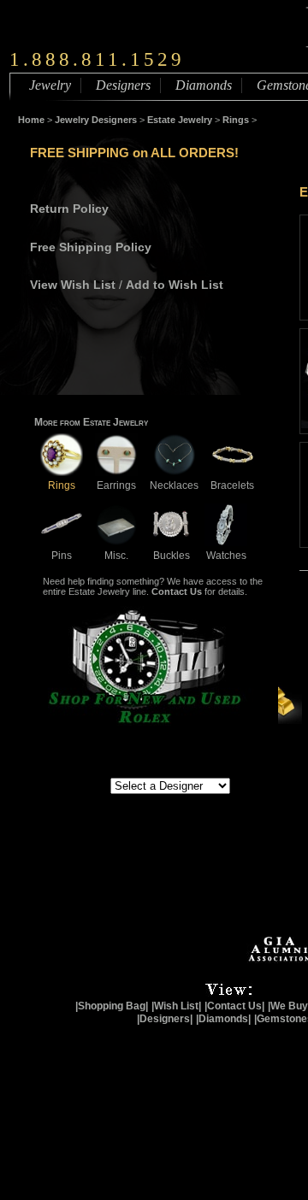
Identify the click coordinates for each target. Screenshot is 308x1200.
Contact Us (176, 591)
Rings (235, 120)
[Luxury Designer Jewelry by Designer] (72, 785)
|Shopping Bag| (111, 1006)
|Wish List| (176, 1006)
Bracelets (232, 485)
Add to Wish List (174, 284)
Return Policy (69, 208)
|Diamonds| (223, 1019)
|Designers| (164, 1019)
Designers (123, 85)
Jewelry (50, 85)
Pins (61, 556)
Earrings (116, 485)
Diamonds (203, 85)
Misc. (116, 556)
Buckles (171, 556)
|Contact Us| (234, 1006)
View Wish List (73, 284)
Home (31, 120)
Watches (226, 556)
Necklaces (174, 485)
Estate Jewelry (179, 120)
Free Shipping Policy (90, 247)
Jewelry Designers (96, 120)
